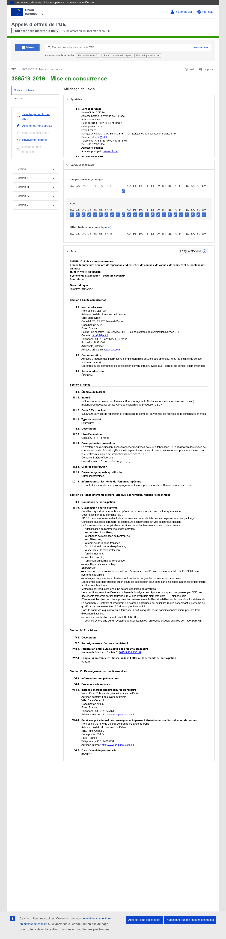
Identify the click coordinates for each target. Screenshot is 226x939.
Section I (21, 169)
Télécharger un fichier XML (36, 116)
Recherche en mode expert (117, 55)
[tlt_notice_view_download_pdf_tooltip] (72, 214)
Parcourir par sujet (146, 55)
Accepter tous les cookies (144, 919)
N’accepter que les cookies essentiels (190, 919)
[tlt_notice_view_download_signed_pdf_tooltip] (124, 190)
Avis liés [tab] (18, 98)
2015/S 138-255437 (130, 652)
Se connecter (184, 11)
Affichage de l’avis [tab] (24, 90)
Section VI (22, 204)
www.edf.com (110, 151)
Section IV (22, 195)
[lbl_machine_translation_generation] (110, 227)
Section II (22, 177)
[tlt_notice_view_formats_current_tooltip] (204, 251)
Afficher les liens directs (37, 125)
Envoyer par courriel (34, 139)
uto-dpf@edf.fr (100, 137)
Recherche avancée (88, 55)
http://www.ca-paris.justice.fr (118, 714)
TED (13, 69)
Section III (22, 186)
